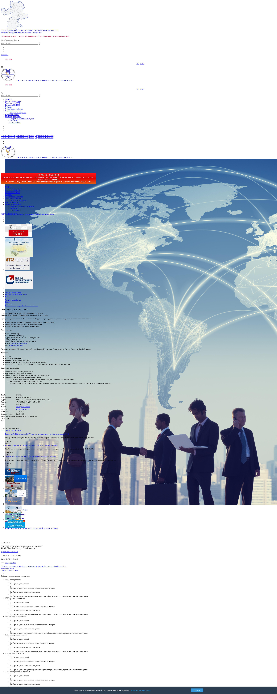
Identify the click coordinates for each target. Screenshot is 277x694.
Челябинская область (13, 300)
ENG (142, 64)
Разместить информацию (25, 136)
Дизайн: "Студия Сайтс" (10, 570)
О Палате (8, 107)
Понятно (197, 690)
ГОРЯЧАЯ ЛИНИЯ (8, 136)
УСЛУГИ (8, 99)
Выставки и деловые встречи (16, 294)
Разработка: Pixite (7, 568)
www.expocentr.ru (22, 409)
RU (138, 64)
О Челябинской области (14, 109)
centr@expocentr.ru (23, 407)
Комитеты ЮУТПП (12, 105)
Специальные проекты (13, 111)
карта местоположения (9, 552)
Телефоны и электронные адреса (22, 119)
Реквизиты (14, 121)
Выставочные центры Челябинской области (21, 306)
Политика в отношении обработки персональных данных (22, 566)
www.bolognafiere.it (16, 345)
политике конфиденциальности (141, 690)
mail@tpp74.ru (10, 563)
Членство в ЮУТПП (12, 103)
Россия (7, 296)
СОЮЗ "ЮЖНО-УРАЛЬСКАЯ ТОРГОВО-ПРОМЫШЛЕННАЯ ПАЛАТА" (29, 31)
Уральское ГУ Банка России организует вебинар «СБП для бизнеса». (30, 456)
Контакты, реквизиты (13, 117)
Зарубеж (8, 304)
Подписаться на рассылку (44, 136)
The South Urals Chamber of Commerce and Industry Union (21, 33)
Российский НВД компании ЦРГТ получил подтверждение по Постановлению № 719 (37, 434)
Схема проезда (15, 122)
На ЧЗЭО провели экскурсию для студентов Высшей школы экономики (31, 445)
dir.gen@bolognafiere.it (19, 343)
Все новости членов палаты (11, 430)
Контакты (4, 55)
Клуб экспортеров (12, 115)
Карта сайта (61, 566)
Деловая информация (13, 101)
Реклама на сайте (50, 566)
